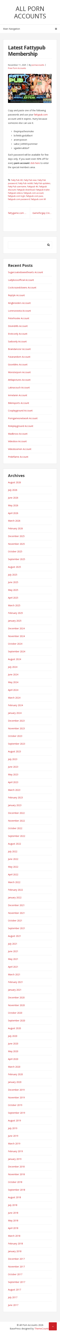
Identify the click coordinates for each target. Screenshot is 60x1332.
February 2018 (15, 1243)
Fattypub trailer (43, 189)
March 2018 (14, 1235)
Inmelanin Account (17, 395)
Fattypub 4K (32, 186)
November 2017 (16, 1266)
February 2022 (15, 889)
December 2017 (16, 1258)
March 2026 (14, 520)
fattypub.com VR (38, 199)
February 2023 (15, 797)
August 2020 (14, 1028)
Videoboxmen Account (19, 449)
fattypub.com (41, 114)
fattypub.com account (34, 193)
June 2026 (13, 497)
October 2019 (15, 1105)
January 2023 (14, 805)
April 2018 (13, 1228)
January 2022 (14, 897)
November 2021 (16, 912)
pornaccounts (38, 65)
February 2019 (15, 1151)
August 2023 (14, 751)
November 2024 (16, 636)
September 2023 (16, 743)
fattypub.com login (16, 196)
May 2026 (13, 505)
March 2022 (14, 882)
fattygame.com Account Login (19, 212)
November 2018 (16, 1174)
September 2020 (16, 1020)
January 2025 (14, 620)
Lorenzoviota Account (19, 310)
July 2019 (12, 1128)
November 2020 (16, 1005)
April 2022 (13, 874)
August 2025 (14, 566)
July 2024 (12, 666)
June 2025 (13, 582)
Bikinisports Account (18, 402)
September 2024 (16, 651)
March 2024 (14, 697)
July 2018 (12, 1205)
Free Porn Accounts (17, 68)
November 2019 (16, 1097)
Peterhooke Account (18, 318)
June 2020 (13, 1043)
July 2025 (12, 574)
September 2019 (16, 1112)
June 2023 (13, 766)
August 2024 (14, 659)
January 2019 (14, 1159)
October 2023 (15, 735)
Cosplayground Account (20, 410)
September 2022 (16, 835)
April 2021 (13, 966)
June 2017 (13, 1305)
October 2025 (15, 551)
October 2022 (15, 828)
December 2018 (16, 1166)
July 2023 (12, 759)
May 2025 (13, 589)
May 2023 (13, 774)
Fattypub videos (15, 193)
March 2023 (14, 789)
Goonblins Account (18, 364)
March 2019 (14, 1143)
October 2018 (15, 1182)
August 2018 (14, 1197)
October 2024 (15, 643)
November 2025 (16, 543)
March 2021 (14, 974)
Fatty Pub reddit (25, 183)
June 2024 (13, 674)
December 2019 (16, 1089)
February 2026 (15, 528)
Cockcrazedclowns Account (22, 287)
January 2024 (14, 712)
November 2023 (16, 728)
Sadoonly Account (17, 341)
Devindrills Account (18, 326)
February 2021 (15, 982)
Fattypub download (26, 189)
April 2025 (13, 597)
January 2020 (14, 1082)
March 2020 (14, 1066)
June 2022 (13, 859)
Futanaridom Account (19, 356)
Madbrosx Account (18, 433)
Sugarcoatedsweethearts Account (25, 272)
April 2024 (13, 689)
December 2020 (16, 997)
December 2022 (16, 812)
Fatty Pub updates (42, 183)
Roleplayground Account (20, 426)
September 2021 (16, 928)
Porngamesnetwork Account (23, 418)
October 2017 (15, 1274)
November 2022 (16, 820)
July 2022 (12, 851)
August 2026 (14, 482)
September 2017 (16, 1282)
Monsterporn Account (19, 372)
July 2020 (12, 1035)
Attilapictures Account (19, 379)
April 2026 (13, 513)
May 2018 (13, 1220)
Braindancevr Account (19, 349)
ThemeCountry (42, 1328)
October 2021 (15, 920)
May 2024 (13, 682)
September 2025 (16, 559)
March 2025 (14, 605)
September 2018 (16, 1189)
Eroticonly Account (17, 333)
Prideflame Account (18, 456)
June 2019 (13, 1135)
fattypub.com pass (34, 196)
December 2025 (16, 536)
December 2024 (16, 628)
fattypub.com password (19, 199)
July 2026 (12, 489)
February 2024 (15, 705)
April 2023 (13, 782)
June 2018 (13, 1212)
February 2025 (15, 612)
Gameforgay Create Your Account (42, 212)
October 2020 (15, 1012)
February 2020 (15, 1074)
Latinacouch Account (19, 387)
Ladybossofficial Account (21, 279)
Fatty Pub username (17, 186)
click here (35, 163)
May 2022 (13, 866)
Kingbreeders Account (19, 302)
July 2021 (12, 943)
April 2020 (13, 1059)
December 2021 (16, 905)
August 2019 (14, 1120)
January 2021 (14, 989)
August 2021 (14, 935)
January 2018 (14, 1251)
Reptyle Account (16, 295)
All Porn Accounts (30, 12)
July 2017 (12, 1297)
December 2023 (16, 720)
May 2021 (13, 959)
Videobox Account (17, 441)
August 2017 (14, 1289)
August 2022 (14, 843)
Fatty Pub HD (17, 180)
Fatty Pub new (30, 180)
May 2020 (13, 1051)
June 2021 (13, 951)
